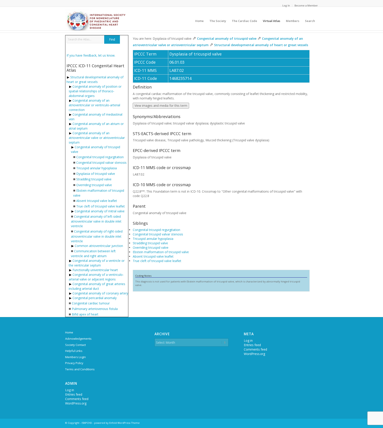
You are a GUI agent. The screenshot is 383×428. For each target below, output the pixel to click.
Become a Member (306, 5)
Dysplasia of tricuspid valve (95, 174)
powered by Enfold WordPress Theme (117, 422)
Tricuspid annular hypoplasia (96, 168)
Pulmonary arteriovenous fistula (95, 309)
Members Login (75, 357)
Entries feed (73, 394)
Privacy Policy (74, 363)
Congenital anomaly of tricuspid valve (226, 38)
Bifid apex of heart (85, 314)
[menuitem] (286, 5)
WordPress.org (75, 403)
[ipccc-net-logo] (96, 19)
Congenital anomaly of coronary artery (100, 293)
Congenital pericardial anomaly (94, 298)
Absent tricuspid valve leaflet (96, 201)
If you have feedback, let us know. (90, 55)
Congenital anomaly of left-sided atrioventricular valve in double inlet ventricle (96, 221)
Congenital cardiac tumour (91, 303)
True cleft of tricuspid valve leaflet (100, 206)
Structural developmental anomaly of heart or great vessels (261, 45)
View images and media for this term (161, 105)
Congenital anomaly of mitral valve (100, 211)
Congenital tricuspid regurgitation (100, 157)
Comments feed (76, 399)
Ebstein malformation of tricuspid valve (161, 252)
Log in (69, 390)
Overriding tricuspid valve (94, 185)
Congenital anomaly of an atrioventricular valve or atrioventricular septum (97, 137)
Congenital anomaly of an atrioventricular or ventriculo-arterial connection (94, 105)
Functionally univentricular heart (95, 270)
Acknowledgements (78, 339)
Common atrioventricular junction (99, 246)
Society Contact (75, 345)
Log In (286, 5)
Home (69, 332)
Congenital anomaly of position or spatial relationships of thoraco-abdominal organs (95, 91)
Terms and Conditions (80, 369)
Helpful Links (73, 351)
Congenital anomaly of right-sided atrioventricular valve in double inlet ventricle (97, 236)
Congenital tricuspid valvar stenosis (101, 162)
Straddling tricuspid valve (93, 179)
